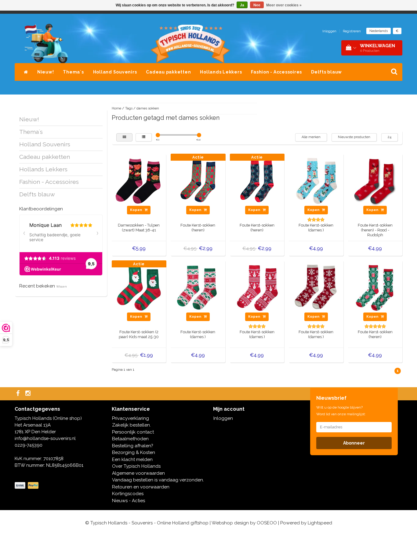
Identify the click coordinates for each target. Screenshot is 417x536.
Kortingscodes (127, 493)
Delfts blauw (326, 72)
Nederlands (378, 31)
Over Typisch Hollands (136, 466)
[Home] (26, 72)
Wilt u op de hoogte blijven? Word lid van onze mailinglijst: (341, 410)
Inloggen (329, 31)
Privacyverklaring (130, 418)
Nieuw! (45, 72)
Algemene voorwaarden (138, 473)
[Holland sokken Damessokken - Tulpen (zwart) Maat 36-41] (139, 180)
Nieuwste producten (354, 137)
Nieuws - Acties (128, 500)
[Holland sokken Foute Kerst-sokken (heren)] (198, 180)
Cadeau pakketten (168, 72)
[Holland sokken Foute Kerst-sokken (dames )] (316, 180)
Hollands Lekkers (221, 72)
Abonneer (354, 443)
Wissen (61, 286)
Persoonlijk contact (133, 432)
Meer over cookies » (284, 5)
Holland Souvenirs (115, 72)
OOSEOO (267, 523)
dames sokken (147, 108)
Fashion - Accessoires (276, 72)
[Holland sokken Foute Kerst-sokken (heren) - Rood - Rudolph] (375, 180)
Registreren (352, 31)
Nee (256, 5)
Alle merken (311, 137)
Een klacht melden (132, 459)
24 (389, 137)
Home (116, 108)
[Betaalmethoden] (27, 485)
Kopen (136, 210)
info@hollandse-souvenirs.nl (45, 438)
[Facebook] (18, 393)
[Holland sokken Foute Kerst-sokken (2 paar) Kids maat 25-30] (139, 287)
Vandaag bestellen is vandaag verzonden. (158, 480)
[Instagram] (28, 393)
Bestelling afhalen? (132, 445)
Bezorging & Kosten (133, 452)
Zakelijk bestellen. (131, 425)
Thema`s (73, 72)
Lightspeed (320, 523)
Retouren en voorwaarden (140, 487)
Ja (242, 5)
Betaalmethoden (130, 438)
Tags (128, 108)
